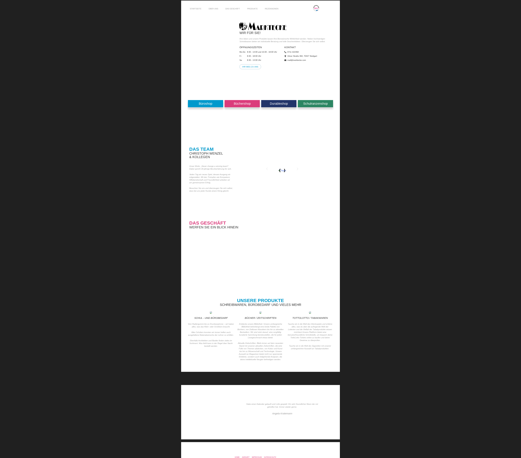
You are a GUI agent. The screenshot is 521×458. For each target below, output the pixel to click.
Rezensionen (271, 9)
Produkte (252, 9)
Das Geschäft (232, 9)
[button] (267, 168)
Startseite (195, 9)
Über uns (213, 9)
